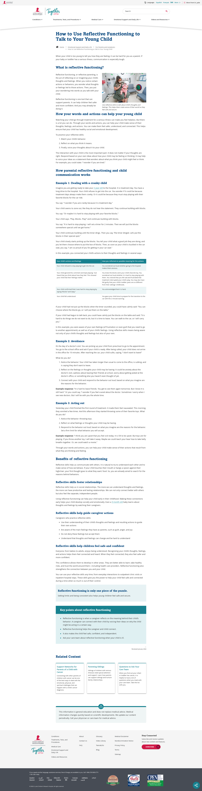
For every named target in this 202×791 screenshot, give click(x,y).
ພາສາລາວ (85, 778)
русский (73, 780)
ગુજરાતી (41, 780)
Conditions (36, 19)
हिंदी (66, 780)
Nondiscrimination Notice (124, 741)
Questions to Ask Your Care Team (129, 668)
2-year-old (98, 188)
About (81, 736)
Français (166, 2)
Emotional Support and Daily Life (126, 19)
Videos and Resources (159, 19)
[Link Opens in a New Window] (112, 780)
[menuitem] (151, 746)
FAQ (80, 745)
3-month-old (117, 502)
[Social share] (196, 785)
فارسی (83, 780)
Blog (97, 750)
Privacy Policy (120, 745)
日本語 (50, 780)
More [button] (176, 2)
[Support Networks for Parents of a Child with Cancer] (70, 678)
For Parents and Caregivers (105, 47)
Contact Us (83, 741)
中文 (48, 778)
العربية (41, 778)
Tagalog (58, 780)
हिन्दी (172, 2)
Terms (117, 750)
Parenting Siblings (96, 666)
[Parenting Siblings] (101, 678)
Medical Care (96, 19)
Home (62, 47)
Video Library (101, 741)
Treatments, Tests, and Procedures (66, 19)
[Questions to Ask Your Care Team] (132, 678)
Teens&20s (100, 745)
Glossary (99, 736)
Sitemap (118, 754)
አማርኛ (94, 778)
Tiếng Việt (57, 778)
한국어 (66, 778)
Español (159, 2)
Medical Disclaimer (122, 736)
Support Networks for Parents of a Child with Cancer (67, 669)
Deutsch (32, 780)
